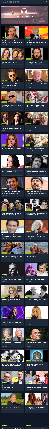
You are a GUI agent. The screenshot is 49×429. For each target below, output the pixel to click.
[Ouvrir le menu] (47, 2)
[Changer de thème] (44, 2)
